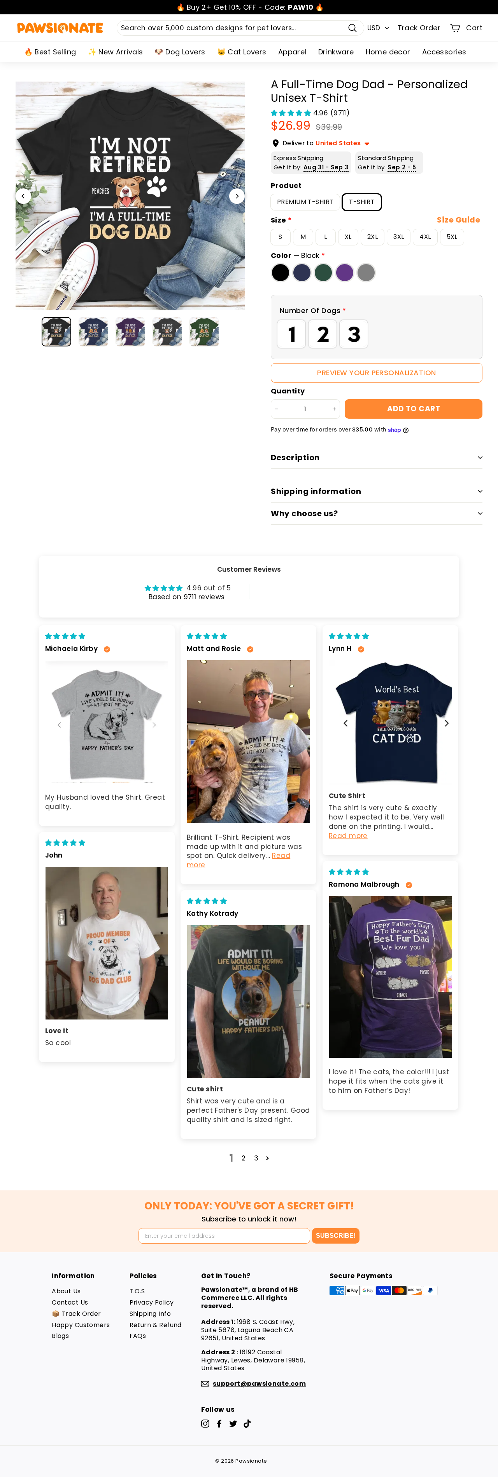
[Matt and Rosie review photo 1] (248, 741)
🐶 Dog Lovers (179, 52)
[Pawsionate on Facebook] (219, 1424)
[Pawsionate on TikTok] (247, 1424)
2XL (372, 236)
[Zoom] (130, 196)
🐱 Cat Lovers (242, 52)
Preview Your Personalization (376, 373)
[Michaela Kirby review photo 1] (106, 721)
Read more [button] (348, 835)
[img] (65, 636)
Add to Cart (413, 409)
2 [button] (243, 1158)
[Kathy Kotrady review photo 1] (248, 1001)
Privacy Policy (152, 1302)
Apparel (292, 52)
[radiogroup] (376, 334)
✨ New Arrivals (115, 52)
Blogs (60, 1335)
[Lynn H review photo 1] (390, 722)
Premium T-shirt (305, 201)
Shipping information (316, 491)
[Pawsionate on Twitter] (233, 1424)
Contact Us (70, 1302)
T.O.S (137, 1291)
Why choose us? (304, 513)
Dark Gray (366, 272)
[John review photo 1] (106, 943)
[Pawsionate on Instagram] (205, 1424)
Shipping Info (150, 1313)
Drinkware (336, 52)
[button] (292, 113)
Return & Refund (156, 1324)
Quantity (288, 390)
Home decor (388, 52)
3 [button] (256, 1158)
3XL (398, 236)
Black (280, 272)
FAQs (138, 1335)
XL (348, 236)
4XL (425, 236)
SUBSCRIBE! (336, 1235)
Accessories (444, 52)
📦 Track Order (76, 1313)
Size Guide (458, 220)
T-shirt (362, 201)
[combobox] (240, 28)
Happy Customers (81, 1324)
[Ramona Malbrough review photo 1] (390, 977)
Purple (344, 272)
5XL (452, 236)
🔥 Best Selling (50, 52)
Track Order (419, 28)
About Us (66, 1291)
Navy (302, 272)
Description (295, 457)
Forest (323, 272)
